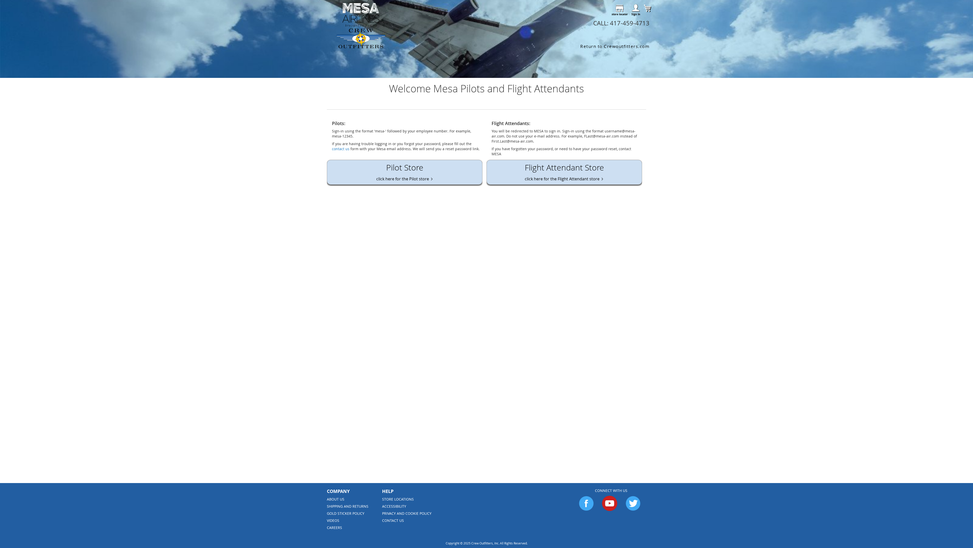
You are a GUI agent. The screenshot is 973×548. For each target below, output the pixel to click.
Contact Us (393, 520)
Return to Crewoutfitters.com (614, 46)
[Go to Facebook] (586, 509)
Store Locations (398, 499)
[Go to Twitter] (633, 509)
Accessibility (394, 506)
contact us (340, 148)
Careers (334, 527)
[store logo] (361, 26)
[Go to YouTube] (610, 509)
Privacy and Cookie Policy (407, 513)
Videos (333, 520)
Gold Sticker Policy (345, 513)
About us (335, 499)
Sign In (635, 14)
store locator (620, 14)
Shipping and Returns (347, 506)
